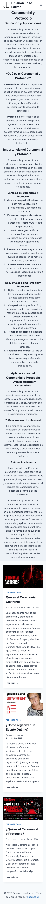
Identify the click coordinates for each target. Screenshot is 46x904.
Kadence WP (33, 897)
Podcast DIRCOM (13, 592)
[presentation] (23, 576)
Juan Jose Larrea (16, 607)
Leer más (12, 683)
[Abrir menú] (41, 5)
